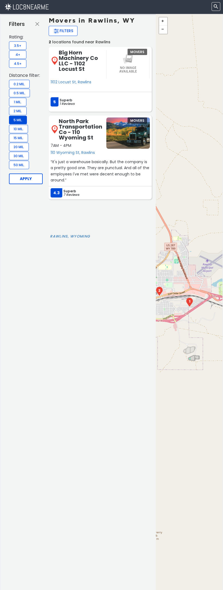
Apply (26, 178)
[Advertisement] (100, 215)
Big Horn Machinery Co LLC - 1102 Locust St (78, 61)
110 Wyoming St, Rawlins (73, 152)
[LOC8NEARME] (26, 7)
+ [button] (163, 21)
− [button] (163, 30)
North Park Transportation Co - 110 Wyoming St (80, 129)
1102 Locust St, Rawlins (71, 82)
